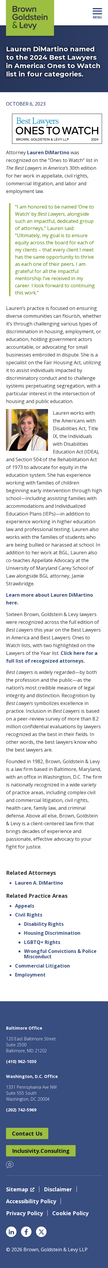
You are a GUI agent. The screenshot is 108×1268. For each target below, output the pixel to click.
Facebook (26, 1232)
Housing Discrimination (52, 933)
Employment (30, 974)
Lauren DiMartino (48, 152)
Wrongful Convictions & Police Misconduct (60, 954)
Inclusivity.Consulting (41, 1150)
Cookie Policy (70, 1213)
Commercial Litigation (42, 965)
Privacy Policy (24, 1213)
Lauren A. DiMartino (39, 883)
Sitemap (17, 1189)
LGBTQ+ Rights (42, 942)
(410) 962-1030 (21, 1061)
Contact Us (27, 1133)
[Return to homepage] (30, 18)
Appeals (24, 906)
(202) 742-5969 (21, 1110)
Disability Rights (44, 924)
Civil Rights (28, 914)
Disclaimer (58, 1189)
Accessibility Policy (31, 1201)
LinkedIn (11, 1232)
